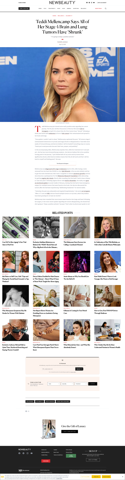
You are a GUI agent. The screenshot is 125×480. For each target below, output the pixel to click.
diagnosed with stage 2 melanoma (56, 169)
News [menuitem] (40, 8)
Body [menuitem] (58, 8)
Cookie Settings (71, 456)
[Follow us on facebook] (87, 2)
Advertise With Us (45, 452)
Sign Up (78, 369)
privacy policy (73, 372)
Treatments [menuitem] (51, 8)
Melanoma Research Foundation (68, 176)
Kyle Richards (66, 171)
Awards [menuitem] (69, 8)
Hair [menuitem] (63, 8)
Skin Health (67, 239)
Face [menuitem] (45, 8)
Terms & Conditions (58, 455)
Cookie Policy (44, 455)
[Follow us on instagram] (91, 2)
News (34, 274)
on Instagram (86, 191)
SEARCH (93, 383)
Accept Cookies (106, 476)
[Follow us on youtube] (93, 2)
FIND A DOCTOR (24, 8)
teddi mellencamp (63, 401)
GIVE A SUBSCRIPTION (70, 431)
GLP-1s (4, 239)
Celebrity (69, 15)
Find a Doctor (69, 449)
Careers (55, 449)
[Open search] (105, 8)
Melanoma (30, 401)
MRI (48, 193)
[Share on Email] (28, 411)
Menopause (5, 308)
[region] (62, 477)
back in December (70, 180)
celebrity (39, 401)
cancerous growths (79, 173)
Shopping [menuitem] (76, 8)
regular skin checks (47, 178)
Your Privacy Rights (85, 476)
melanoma (52, 133)
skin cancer (65, 133)
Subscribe (22, 2)
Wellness (61, 15)
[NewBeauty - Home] (62, 2)
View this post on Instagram (62, 163)
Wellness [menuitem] (83, 8)
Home (54, 15)
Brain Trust (56, 452)
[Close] (122, 476)
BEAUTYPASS (98, 8)
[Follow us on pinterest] (89, 2)
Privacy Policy (69, 452)
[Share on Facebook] (26, 411)
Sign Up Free (93, 459)
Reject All (96, 476)
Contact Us (43, 449)
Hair (34, 239)
